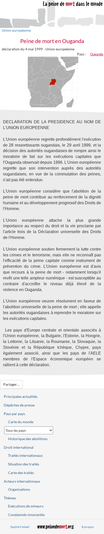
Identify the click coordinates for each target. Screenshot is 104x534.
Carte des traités (21, 472)
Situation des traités (23, 464)
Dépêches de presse (19, 405)
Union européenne (16, 30)
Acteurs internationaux (22, 481)
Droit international (19, 447)
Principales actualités (20, 396)
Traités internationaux (25, 455)
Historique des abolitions (27, 439)
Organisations (19, 489)
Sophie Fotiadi (19, 527)
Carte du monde (20, 422)
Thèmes (10, 498)
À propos (88, 527)
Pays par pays (14, 414)
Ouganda (96, 54)
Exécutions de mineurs (25, 506)
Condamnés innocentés (26, 514)
